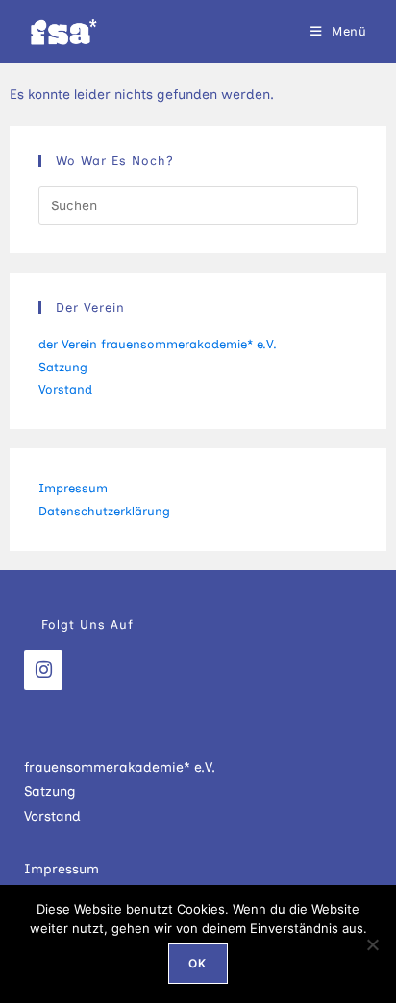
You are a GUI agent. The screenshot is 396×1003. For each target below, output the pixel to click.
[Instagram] (43, 670)
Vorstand (65, 389)
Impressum (73, 488)
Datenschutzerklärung (104, 511)
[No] (372, 944)
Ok (197, 963)
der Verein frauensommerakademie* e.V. (157, 344)
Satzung (62, 367)
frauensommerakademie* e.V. (119, 767)
